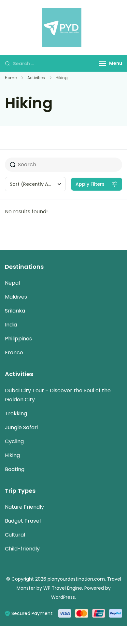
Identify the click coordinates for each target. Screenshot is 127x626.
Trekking (16, 413)
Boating (14, 469)
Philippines (18, 338)
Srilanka (15, 310)
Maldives (16, 297)
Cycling (14, 441)
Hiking (12, 455)
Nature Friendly (24, 507)
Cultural (15, 534)
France (14, 352)
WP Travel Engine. (63, 588)
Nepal (12, 283)
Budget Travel (23, 521)
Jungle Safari (21, 427)
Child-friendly (22, 548)
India (11, 324)
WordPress (63, 597)
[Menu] (102, 63)
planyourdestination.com (76, 579)
